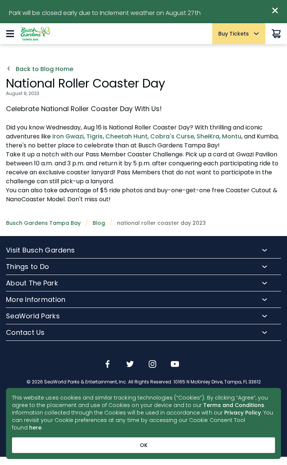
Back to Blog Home (43, 69)
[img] (107, 365)
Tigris (94, 136)
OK (144, 445)
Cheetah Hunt (126, 136)
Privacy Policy (242, 412)
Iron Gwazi (68, 136)
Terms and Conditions (233, 405)
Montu (231, 136)
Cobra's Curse (172, 136)
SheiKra (208, 136)
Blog (99, 223)
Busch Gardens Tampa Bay (43, 223)
